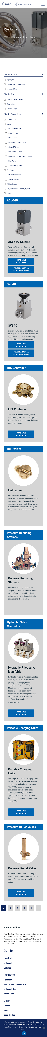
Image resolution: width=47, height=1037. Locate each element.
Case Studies (9, 1015)
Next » (38, 908)
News (6, 1010)
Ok (24, 1033)
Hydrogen (8, 979)
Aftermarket (9, 993)
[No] (44, 1028)
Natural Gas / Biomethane (15, 984)
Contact (7, 1005)
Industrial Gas (10, 989)
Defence (7, 968)
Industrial (8, 963)
